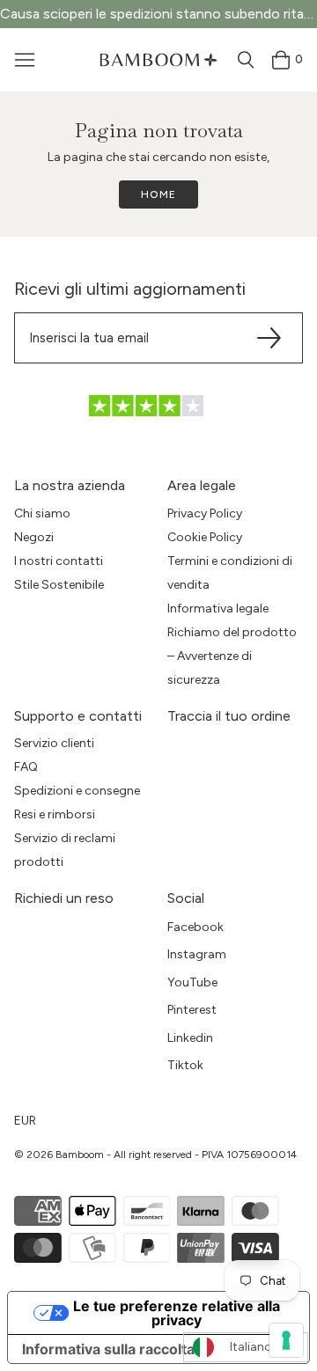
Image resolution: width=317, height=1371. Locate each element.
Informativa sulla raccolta (108, 1349)
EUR (25, 1120)
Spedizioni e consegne (77, 790)
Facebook (195, 927)
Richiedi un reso (64, 898)
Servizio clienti (54, 743)
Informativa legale (218, 608)
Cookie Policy (204, 537)
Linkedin (190, 1037)
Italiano (251, 1346)
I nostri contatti (58, 561)
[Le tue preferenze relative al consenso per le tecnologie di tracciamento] (286, 1340)
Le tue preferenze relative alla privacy (176, 1313)
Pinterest (192, 1009)
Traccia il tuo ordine (229, 715)
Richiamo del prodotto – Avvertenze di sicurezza (232, 656)
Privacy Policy (204, 513)
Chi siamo (42, 513)
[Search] (245, 59)
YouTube (192, 982)
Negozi (34, 537)
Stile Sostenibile (59, 584)
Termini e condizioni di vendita (229, 573)
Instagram (196, 954)
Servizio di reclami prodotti (64, 850)
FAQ (26, 766)
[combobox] (245, 1347)
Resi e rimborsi (54, 814)
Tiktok (185, 1065)
